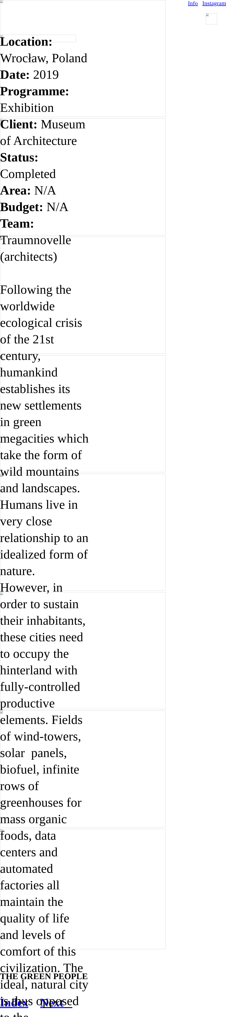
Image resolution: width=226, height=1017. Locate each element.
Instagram (214, 3)
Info (193, 3)
